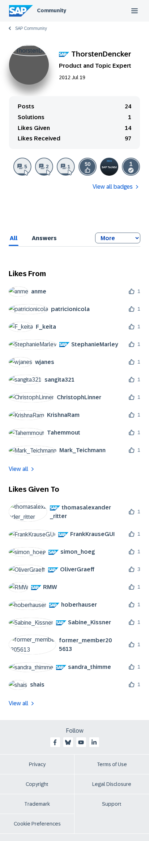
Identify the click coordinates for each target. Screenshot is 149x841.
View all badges (113, 187)
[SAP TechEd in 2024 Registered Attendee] (109, 167)
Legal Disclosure (111, 784)
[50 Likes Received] (87, 167)
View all (18, 469)
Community (51, 10)
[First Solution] (131, 167)
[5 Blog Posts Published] (22, 167)
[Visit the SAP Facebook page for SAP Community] (55, 742)
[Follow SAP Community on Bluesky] (68, 742)
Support (112, 804)
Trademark (37, 804)
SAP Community (31, 28)
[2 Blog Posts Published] (44, 167)
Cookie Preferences (37, 824)
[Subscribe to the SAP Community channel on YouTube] (81, 742)
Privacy (37, 764)
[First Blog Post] (66, 167)
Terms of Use (112, 764)
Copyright (37, 784)
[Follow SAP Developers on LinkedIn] (94, 742)
